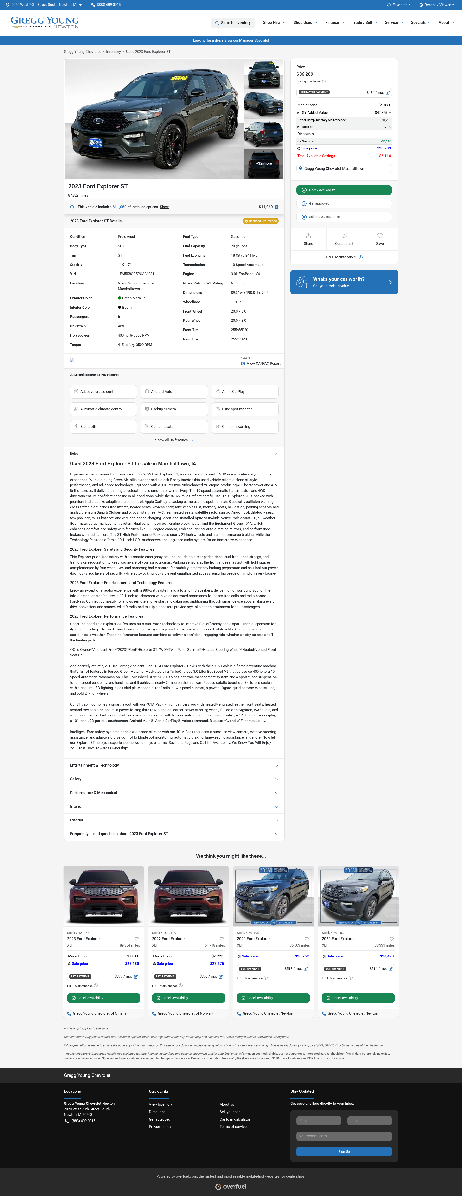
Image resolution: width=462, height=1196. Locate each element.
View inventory (161, 1104)
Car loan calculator (235, 1119)
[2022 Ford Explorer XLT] (188, 896)
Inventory (113, 51)
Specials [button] (418, 22)
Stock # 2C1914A (164, 933)
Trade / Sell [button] (362, 22)
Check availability (322, 190)
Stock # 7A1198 (248, 933)
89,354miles (130, 945)
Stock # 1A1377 (78, 933)
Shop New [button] (272, 22)
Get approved (319, 203)
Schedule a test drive (324, 217)
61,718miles (215, 945)
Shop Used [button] (303, 22)
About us (227, 1104)
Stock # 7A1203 (333, 933)
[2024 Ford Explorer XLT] (273, 896)
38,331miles (385, 945)
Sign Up (344, 1151)
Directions (157, 1112)
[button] (45, 4)
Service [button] (391, 22)
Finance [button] (332, 22)
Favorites (400, 5)
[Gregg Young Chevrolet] (44, 22)
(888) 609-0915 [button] (109, 4)
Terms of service (233, 1126)
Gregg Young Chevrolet (82, 51)
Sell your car (230, 1112)
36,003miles (300, 945)
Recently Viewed (438, 5)
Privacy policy (160, 1126)
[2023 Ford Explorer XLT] (103, 896)
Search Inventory (236, 22)
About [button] (444, 22)
